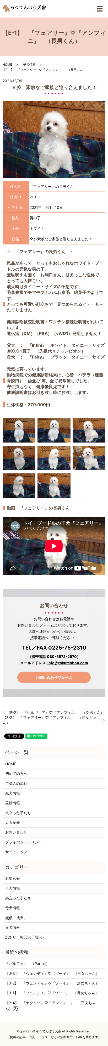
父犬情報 (12, 927)
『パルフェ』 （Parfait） (27, 963)
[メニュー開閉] (99, 9)
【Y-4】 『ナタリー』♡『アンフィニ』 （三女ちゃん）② (50, 1005)
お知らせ (12, 878)
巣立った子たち (18, 812)
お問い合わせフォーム (54, 677)
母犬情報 (12, 907)
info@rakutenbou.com (67, 663)
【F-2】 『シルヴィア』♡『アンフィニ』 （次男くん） (55, 712)
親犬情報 (12, 793)
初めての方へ (16, 773)
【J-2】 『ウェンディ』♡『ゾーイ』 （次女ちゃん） (52, 983)
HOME (7, 64)
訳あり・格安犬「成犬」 (25, 937)
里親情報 (12, 803)
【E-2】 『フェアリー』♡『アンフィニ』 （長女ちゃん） (49, 720)
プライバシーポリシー (23, 842)
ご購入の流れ (16, 783)
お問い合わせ (16, 832)
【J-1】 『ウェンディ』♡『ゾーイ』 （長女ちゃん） (52, 993)
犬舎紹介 (12, 822)
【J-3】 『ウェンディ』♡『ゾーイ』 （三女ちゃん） (52, 973)
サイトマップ (16, 851)
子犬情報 (29, 64)
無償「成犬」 (16, 917)
